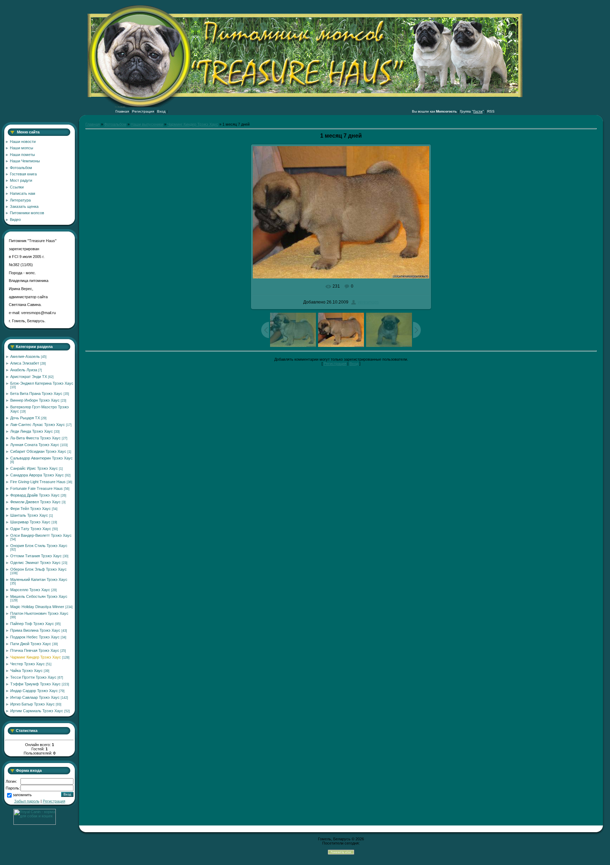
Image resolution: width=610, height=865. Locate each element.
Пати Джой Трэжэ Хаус (30, 644)
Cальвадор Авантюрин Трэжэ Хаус (41, 458)
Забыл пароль (27, 801)
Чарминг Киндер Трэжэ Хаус (35, 657)
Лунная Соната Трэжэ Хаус (34, 445)
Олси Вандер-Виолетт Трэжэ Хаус (41, 535)
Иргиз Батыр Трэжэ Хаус (32, 704)
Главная (122, 111)
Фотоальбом (115, 124)
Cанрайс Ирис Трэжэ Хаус (34, 468)
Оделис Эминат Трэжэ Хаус (35, 562)
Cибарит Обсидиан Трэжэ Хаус (38, 451)
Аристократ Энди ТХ (28, 376)
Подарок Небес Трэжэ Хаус (35, 637)
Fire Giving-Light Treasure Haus (38, 482)
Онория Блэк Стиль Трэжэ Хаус (38, 545)
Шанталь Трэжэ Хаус (29, 515)
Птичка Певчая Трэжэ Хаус (34, 650)
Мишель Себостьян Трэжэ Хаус (38, 596)
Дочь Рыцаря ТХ (25, 418)
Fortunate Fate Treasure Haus (36, 488)
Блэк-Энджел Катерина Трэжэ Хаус (41, 383)
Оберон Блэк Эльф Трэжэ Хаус (38, 569)
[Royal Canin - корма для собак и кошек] (34, 823)
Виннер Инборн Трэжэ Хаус (35, 400)
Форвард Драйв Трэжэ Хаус (35, 495)
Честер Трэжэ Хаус (27, 664)
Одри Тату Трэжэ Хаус (30, 529)
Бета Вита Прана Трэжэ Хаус (36, 393)
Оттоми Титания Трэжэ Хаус (36, 556)
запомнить (22, 795)
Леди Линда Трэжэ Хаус (31, 431)
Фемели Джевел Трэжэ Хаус (35, 502)
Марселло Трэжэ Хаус (30, 590)
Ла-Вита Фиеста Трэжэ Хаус (35, 438)
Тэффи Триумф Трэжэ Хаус (35, 684)
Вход (161, 111)
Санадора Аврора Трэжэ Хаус (37, 475)
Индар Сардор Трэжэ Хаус (34, 691)
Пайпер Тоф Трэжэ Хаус (32, 623)
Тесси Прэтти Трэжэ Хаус (33, 677)
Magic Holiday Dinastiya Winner (37, 607)
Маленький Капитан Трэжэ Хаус (38, 579)
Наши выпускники (147, 124)
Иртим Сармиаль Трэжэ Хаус (36, 711)
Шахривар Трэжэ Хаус (30, 522)
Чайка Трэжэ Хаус (26, 670)
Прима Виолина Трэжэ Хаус (35, 630)
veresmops (368, 302)
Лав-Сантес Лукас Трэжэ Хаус (37, 424)
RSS (491, 111)
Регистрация (143, 111)
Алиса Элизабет (24, 363)
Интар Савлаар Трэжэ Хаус (35, 697)
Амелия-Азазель (25, 356)
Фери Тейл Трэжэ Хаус (30, 508)
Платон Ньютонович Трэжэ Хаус (39, 613)
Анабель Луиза (23, 370)
